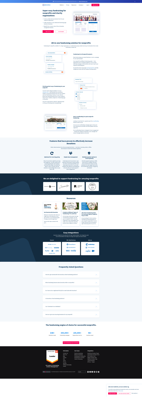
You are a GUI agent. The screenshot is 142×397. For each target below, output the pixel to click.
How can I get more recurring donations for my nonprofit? (58, 314)
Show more (120, 390)
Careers (64, 357)
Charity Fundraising (78, 359)
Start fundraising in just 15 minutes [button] (71, 342)
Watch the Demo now (83, 1)
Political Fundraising (78, 353)
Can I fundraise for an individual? (52, 306)
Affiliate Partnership (67, 364)
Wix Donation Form (91, 356)
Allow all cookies (112, 393)
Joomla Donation (91, 360)
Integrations (90, 350)
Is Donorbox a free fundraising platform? (55, 298)
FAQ (64, 359)
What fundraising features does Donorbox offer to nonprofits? (59, 282)
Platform (61, 5)
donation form (46, 92)
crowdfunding (96, 121)
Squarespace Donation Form (93, 354)
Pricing (67, 5)
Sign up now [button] (95, 5)
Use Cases (77, 350)
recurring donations (90, 67)
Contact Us (65, 353)
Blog (64, 356)
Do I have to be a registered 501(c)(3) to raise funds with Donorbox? (61, 290)
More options (134, 393)
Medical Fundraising (78, 354)
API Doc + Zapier (91, 361)
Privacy (64, 361)
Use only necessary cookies (124, 393)
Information (66, 350)
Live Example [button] (61, 31)
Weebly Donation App (92, 357)
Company (81, 5)
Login (87, 5)
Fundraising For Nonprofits (80, 356)
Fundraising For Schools (79, 357)
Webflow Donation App (92, 359)
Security (65, 363)
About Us (65, 354)
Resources (74, 5)
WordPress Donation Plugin (93, 353)
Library (64, 366)
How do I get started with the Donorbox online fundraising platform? (61, 274)
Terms (64, 360)
